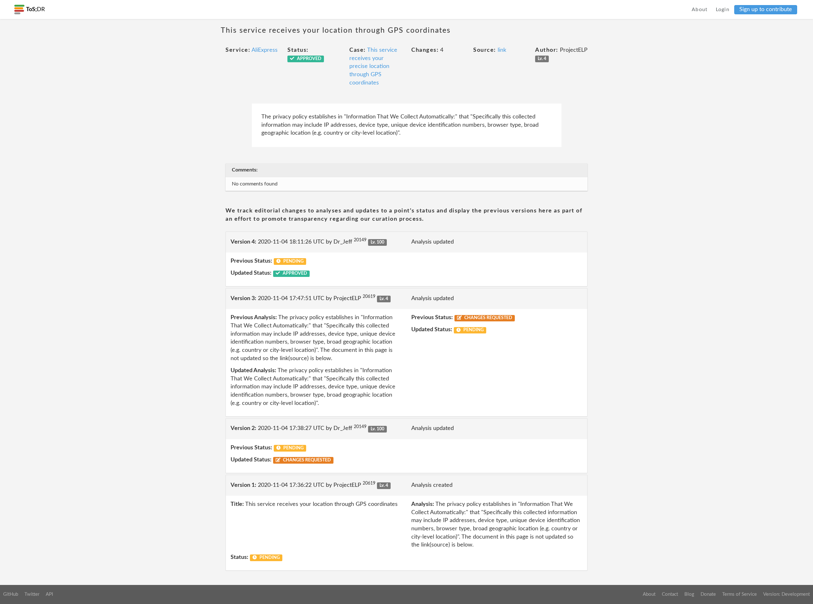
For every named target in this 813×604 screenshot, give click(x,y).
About (700, 9)
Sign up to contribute (765, 9)
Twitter (31, 594)
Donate (708, 594)
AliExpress (265, 50)
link (502, 50)
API (49, 594)
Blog (689, 594)
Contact (670, 594)
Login (723, 9)
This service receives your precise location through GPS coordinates (373, 66)
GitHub (10, 594)
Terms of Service (739, 594)
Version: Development (786, 594)
